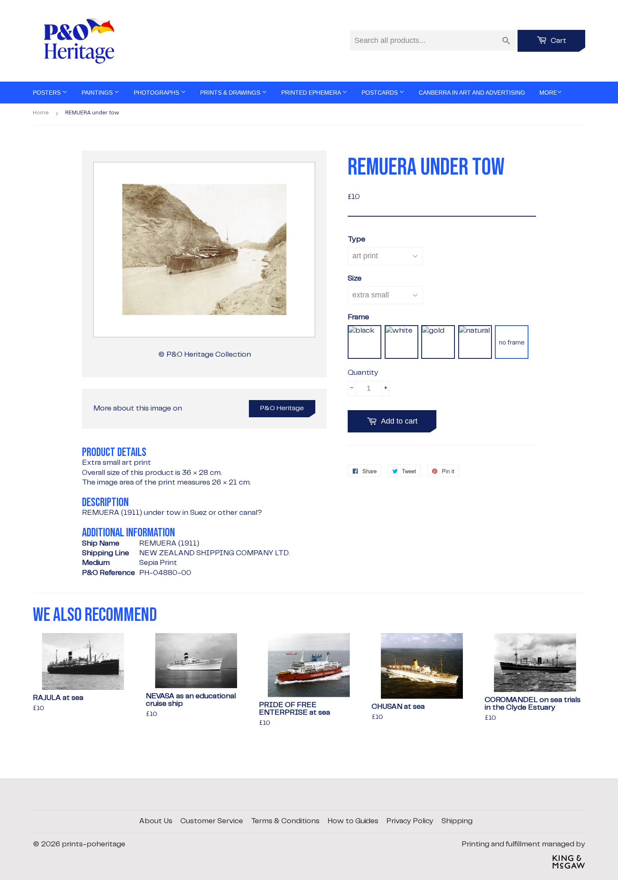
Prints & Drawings (231, 92)
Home (41, 113)
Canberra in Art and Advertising (472, 92)
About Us (155, 821)
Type (356, 239)
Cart (557, 41)
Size (355, 278)
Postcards (380, 92)
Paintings (98, 92)
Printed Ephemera (311, 92)
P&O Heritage (282, 408)
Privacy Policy (409, 821)
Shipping (457, 821)
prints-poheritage (93, 844)
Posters (47, 92)
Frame (358, 317)
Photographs (157, 92)
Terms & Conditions (285, 821)
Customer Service (211, 821)
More (548, 92)
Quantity (363, 372)
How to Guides (352, 821)
